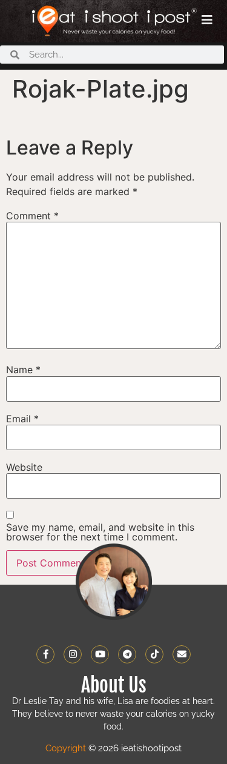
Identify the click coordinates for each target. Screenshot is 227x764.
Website (24, 467)
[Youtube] (100, 654)
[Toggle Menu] (207, 20)
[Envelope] (182, 654)
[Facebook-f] (45, 654)
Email (22, 419)
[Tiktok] (154, 654)
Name (23, 369)
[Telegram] (127, 654)
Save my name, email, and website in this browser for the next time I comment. (100, 532)
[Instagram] (73, 654)
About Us (113, 685)
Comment (32, 216)
